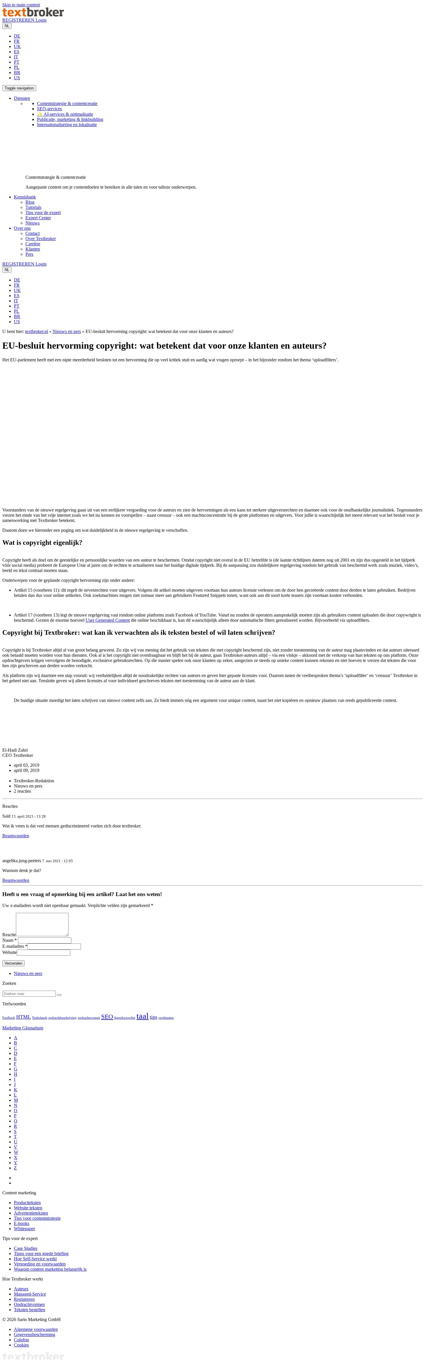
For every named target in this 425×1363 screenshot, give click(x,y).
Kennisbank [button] (25, 196)
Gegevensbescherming (34, 1334)
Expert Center (38, 217)
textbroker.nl (36, 331)
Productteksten (27, 1202)
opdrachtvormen (89, 1017)
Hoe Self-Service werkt (35, 1258)
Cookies (21, 1344)
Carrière (32, 243)
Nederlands (39, 1017)
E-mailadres (13, 946)
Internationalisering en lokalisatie (67, 124)
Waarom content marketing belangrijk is (50, 1269)
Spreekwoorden (124, 1017)
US (17, 77)
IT (16, 56)
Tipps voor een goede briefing (41, 1253)
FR (17, 41)
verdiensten (166, 1017)
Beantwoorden (15, 835)
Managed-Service (30, 1294)
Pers (29, 254)
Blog (29, 202)
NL (7, 26)
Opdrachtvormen (29, 1304)
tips (153, 1017)
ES (16, 51)
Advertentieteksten (31, 1213)
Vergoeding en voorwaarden (40, 1263)
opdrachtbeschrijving (62, 1017)
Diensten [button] (22, 98)
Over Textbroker (40, 238)
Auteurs (21, 1288)
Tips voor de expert (43, 212)
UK (17, 46)
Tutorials (33, 207)
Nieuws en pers (67, 331)
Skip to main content (21, 4)
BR (17, 72)
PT (16, 62)
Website (9, 952)
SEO (107, 1016)
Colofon (21, 1339)
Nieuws (32, 222)
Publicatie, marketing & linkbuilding (70, 119)
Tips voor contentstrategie (37, 1218)
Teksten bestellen (29, 1309)
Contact (32, 233)
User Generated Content (108, 620)
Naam (7, 940)
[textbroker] (33, 14)
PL (16, 67)
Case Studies (25, 1248)
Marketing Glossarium (22, 1027)
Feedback (8, 1017)
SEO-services (49, 108)
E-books (21, 1223)
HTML (23, 1017)
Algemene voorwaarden (36, 1329)
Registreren (24, 1299)
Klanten (32, 249)
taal (142, 1015)
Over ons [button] (22, 228)
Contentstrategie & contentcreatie (67, 103)
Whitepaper (24, 1228)
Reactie (9, 934)
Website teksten (28, 1207)
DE (17, 36)
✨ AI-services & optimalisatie (65, 114)
